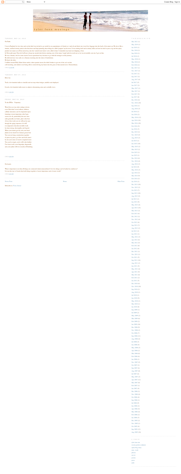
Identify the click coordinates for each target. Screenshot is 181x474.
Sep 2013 (134, 193)
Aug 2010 (135, 292)
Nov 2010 (135, 286)
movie (133, 455)
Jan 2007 (134, 388)
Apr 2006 (135, 409)
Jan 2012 (134, 248)
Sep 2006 (134, 400)
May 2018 (135, 59)
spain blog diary (137, 447)
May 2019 (135, 44)
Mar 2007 (135, 383)
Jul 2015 (134, 141)
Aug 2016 (135, 109)
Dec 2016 (135, 100)
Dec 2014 (135, 158)
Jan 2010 (134, 307)
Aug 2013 (135, 196)
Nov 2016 (135, 103)
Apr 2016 (135, 120)
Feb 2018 (134, 65)
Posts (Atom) (17, 186)
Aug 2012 (135, 228)
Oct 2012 (134, 222)
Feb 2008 (134, 356)
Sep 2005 (134, 429)
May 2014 (135, 170)
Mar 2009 (135, 318)
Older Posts (121, 181)
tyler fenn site (136, 442)
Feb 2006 (134, 415)
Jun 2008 (134, 345)
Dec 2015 (135, 132)
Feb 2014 (134, 179)
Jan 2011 (134, 281)
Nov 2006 (135, 394)
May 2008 (135, 348)
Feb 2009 (134, 321)
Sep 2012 (134, 225)
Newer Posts (8, 181)
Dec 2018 (135, 50)
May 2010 (135, 301)
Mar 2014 (135, 176)
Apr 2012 (135, 240)
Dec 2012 (135, 216)
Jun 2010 (134, 298)
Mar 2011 (135, 275)
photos (134, 452)
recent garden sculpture (139, 445)
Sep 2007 (134, 368)
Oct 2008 (134, 333)
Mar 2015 (135, 149)
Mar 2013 (135, 211)
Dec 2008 (135, 327)
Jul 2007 (134, 374)
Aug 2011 (135, 263)
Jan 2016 (134, 129)
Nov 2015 (135, 135)
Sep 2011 (134, 260)
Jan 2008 (134, 359)
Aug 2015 (135, 138)
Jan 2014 (134, 181)
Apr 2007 (135, 380)
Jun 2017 (134, 85)
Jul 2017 (134, 82)
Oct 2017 (134, 74)
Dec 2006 (135, 391)
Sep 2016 (134, 106)
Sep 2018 (134, 53)
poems (134, 458)
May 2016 (135, 117)
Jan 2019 (134, 47)
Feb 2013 (134, 213)
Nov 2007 (135, 362)
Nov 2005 (135, 423)
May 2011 (135, 269)
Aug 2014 (135, 164)
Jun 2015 (134, 144)
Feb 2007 (134, 385)
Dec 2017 (135, 68)
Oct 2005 (134, 426)
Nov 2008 (135, 330)
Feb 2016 (134, 126)
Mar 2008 (135, 353)
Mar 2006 (135, 412)
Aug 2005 (135, 432)
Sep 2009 (134, 310)
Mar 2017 (135, 91)
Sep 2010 (134, 289)
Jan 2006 (134, 417)
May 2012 (135, 237)
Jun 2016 (134, 114)
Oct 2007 (134, 365)
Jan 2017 (134, 97)
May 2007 (135, 377)
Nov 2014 (135, 161)
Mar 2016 (135, 123)
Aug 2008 (135, 339)
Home (65, 181)
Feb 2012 (134, 246)
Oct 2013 (134, 190)
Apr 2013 (135, 208)
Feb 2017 (134, 94)
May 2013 (135, 205)
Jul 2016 (134, 111)
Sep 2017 (134, 76)
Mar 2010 (135, 304)
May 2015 (135, 146)
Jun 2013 (134, 202)
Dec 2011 (135, 251)
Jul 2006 (134, 403)
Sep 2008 (134, 336)
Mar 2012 (135, 243)
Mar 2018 (135, 62)
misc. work (135, 450)
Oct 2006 (134, 397)
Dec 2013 (135, 184)
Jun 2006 (134, 406)
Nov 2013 (135, 187)
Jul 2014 (134, 167)
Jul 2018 (134, 56)
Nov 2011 (135, 254)
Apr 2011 (135, 272)
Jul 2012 (134, 231)
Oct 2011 (134, 257)
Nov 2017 (135, 71)
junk (133, 463)
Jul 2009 (134, 313)
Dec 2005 (135, 420)
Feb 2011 (134, 278)
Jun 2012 (134, 234)
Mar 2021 (135, 42)
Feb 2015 (134, 152)
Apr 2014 (135, 173)
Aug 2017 (135, 79)
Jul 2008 (134, 342)
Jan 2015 (134, 155)
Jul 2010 (134, 295)
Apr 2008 (135, 350)
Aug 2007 (135, 371)
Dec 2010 (135, 283)
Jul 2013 (134, 199)
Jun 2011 (134, 266)
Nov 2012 (135, 219)
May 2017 (135, 88)
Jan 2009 (134, 324)
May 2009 (135, 315)
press (133, 460)
